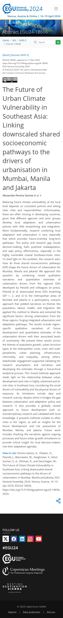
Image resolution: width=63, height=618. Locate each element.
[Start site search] (58, 42)
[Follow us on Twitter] (6, 539)
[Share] (58, 501)
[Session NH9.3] (19, 55)
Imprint (12, 612)
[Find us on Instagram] (30, 539)
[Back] (6, 55)
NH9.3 (22, 40)
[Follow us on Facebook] (14, 539)
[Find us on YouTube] (38, 539)
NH (14, 40)
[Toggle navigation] (56, 8)
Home (6, 40)
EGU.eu (51, 612)
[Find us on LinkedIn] (22, 539)
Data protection (31, 612)
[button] (35, 42)
